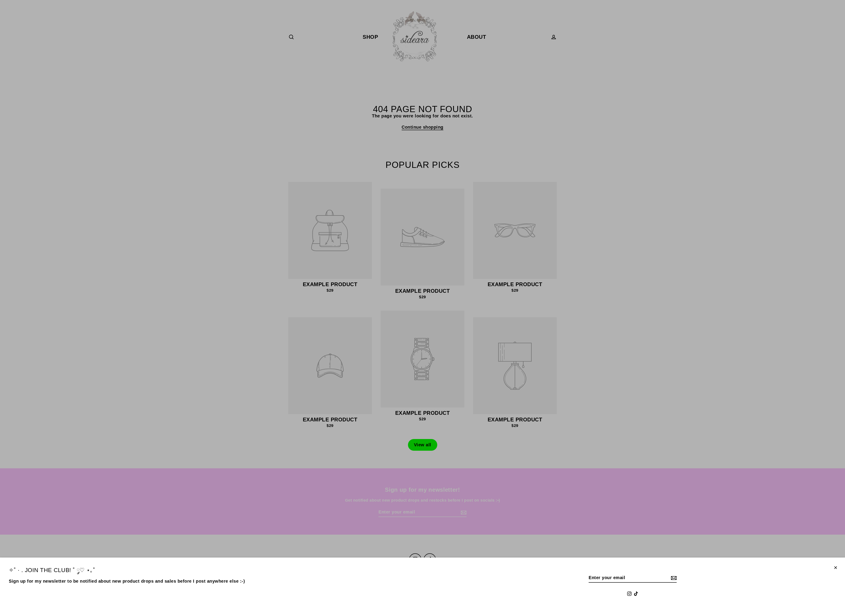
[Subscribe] (673, 578)
